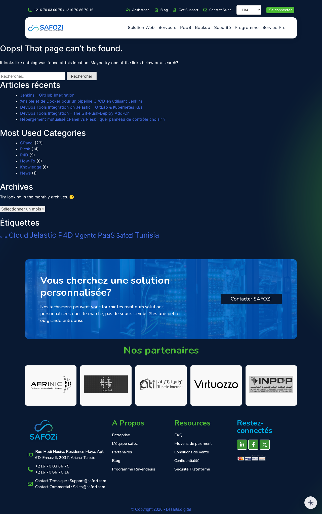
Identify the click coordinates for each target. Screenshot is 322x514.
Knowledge (30, 166)
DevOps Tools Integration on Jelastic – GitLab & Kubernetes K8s (81, 107)
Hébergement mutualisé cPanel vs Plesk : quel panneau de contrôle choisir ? (92, 119)
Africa (4, 236)
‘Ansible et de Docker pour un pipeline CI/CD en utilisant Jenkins (81, 101)
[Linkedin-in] (242, 445)
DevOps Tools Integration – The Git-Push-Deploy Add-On (75, 113)
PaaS (106, 235)
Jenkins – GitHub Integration (47, 95)
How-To (27, 160)
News (25, 173)
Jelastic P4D (51, 235)
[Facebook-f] (253, 445)
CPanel (26, 142)
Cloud (18, 235)
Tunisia (147, 235)
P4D (24, 154)
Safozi (125, 235)
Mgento (85, 235)
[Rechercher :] (32, 76)
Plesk (25, 148)
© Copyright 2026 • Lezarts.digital (161, 509)
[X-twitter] (265, 445)
